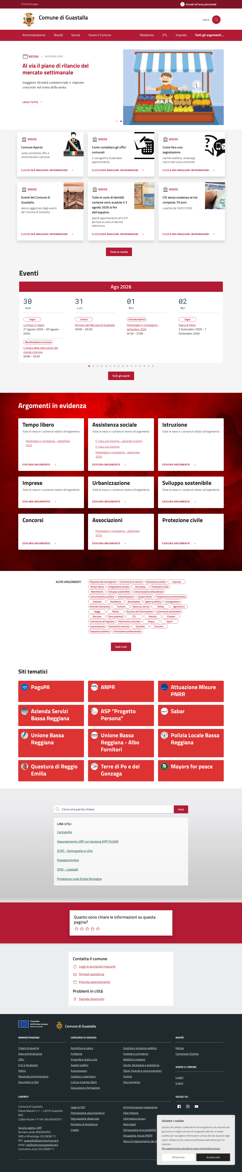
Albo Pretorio (130, 1113)
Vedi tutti (121, 647)
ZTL (164, 35)
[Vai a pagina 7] (114, 366)
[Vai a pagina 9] (123, 366)
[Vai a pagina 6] (110, 366)
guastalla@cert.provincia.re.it (41, 1140)
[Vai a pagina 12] (136, 366)
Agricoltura (179, 606)
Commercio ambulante (169, 611)
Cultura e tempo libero (84, 1082)
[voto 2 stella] (82, 928)
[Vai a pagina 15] (148, 366)
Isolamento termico (119, 625)
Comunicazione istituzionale (148, 591)
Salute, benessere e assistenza (141, 1065)
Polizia (160, 606)
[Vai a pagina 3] (97, 366)
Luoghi (179, 1077)
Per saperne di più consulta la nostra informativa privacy (191, 1148)
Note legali (129, 1124)
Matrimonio (97, 591)
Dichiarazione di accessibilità (139, 1130)
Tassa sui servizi (140, 606)
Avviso (32, 139)
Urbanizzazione (126, 596)
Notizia (34, 56)
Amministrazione (33, 35)
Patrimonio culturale (129, 620)
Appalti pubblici (79, 1065)
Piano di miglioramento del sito (141, 1141)
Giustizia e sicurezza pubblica (140, 1048)
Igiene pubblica (153, 601)
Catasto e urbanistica (83, 1076)
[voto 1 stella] (76, 928)
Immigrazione (172, 601)
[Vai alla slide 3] (125, 121)
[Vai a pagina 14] (144, 366)
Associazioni (134, 601)
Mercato (97, 616)
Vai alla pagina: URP (30, 1128)
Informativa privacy (134, 1118)
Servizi (75, 35)
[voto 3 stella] (87, 928)
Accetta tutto (213, 1157)
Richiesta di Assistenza (84, 1124)
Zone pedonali (115, 616)
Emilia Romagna (29, 4)
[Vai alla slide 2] (121, 121)
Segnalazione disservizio (85, 1118)
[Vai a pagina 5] (106, 366)
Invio (181, 809)
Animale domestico (100, 606)
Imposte (181, 35)
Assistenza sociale (155, 581)
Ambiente (76, 1054)
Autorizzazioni (79, 1071)
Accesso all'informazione (140, 611)
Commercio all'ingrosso (102, 620)
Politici (22, 1071)
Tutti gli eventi (121, 376)
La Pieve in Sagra (33, 325)
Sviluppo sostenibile (119, 591)
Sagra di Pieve (187, 325)
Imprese (176, 581)
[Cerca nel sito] (216, 19)
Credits (75, 1130)
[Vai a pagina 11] (131, 366)
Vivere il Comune (100, 35)
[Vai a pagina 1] (89, 366)
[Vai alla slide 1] (116, 121)
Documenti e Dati (28, 1082)
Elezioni (171, 616)
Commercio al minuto (131, 581)
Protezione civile (159, 586)
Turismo (121, 606)
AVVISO (32, 189)
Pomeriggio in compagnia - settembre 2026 (143, 327)
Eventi (179, 1083)
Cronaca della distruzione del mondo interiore (40, 350)
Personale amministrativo (33, 1076)
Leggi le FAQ (78, 1107)
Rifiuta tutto (178, 1157)
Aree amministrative (30, 1054)
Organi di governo (28, 1048)
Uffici (21, 1059)
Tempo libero (97, 586)
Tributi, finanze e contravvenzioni (142, 1071)
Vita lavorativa (131, 1082)
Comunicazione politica (102, 596)
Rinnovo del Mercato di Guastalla (95, 325)
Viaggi (97, 611)
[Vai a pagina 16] (153, 366)
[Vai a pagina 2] (93, 366)
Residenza (147, 35)
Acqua (151, 620)
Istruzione (140, 586)
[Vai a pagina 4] (102, 366)
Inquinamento (97, 625)
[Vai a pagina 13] (140, 366)
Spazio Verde (145, 596)
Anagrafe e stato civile (84, 1059)
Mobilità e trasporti (134, 1059)
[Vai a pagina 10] (127, 366)
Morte (115, 611)
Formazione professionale (127, 630)
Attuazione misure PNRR (137, 1135)
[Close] (232, 1116)
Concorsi (158, 625)
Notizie (180, 1048)
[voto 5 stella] (97, 928)
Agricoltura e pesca (82, 1048)
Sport (169, 620)
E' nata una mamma (107, 447)
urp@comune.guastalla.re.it (42, 1145)
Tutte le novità (119, 252)
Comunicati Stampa (187, 1054)
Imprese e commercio (135, 1054)
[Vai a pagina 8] (119, 366)
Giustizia (140, 625)
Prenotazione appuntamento (88, 1113)
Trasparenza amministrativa (171, 596)
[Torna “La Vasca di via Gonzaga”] (173, 122)
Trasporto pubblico (100, 630)
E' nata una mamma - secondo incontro (118, 441)
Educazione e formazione (85, 1088)
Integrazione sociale (118, 586)
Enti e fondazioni (28, 1065)
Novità (58, 35)
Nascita (153, 616)
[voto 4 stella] (92, 928)
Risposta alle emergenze (103, 581)
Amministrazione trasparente (140, 1107)
